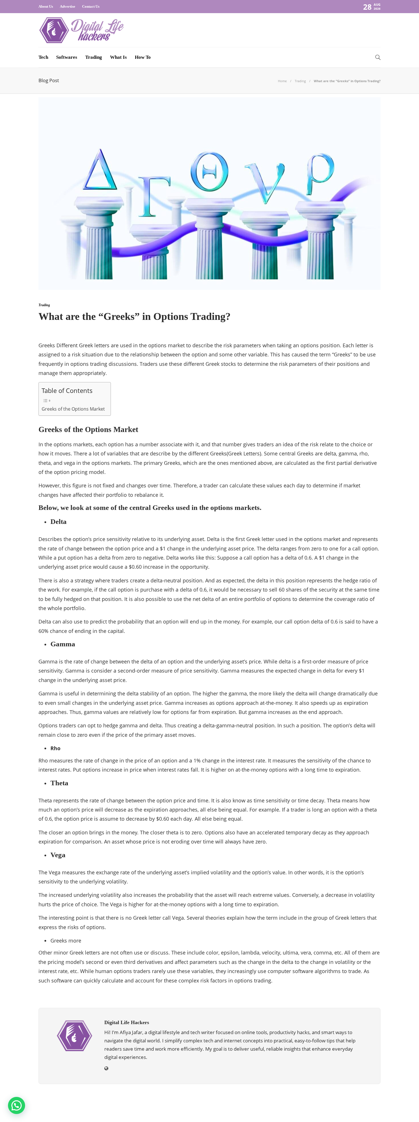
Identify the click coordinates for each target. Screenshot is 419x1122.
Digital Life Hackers (365, 1100)
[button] (16, 1105)
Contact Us (90, 6)
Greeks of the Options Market (73, 409)
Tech (43, 57)
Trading (93, 57)
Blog (316, 1109)
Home (282, 81)
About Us (45, 6)
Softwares (66, 57)
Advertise (67, 6)
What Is (118, 57)
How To (143, 57)
